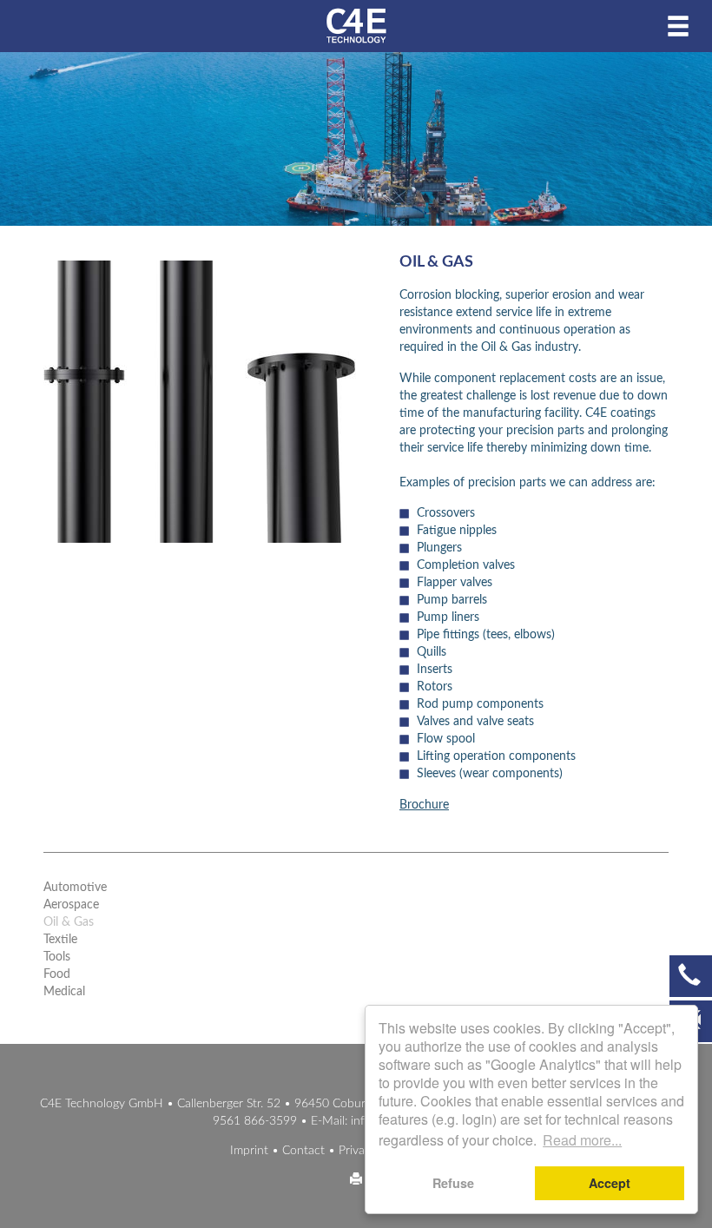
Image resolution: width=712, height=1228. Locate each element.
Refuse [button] (453, 1183)
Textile (60, 940)
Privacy (358, 1151)
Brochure (424, 805)
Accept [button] (609, 1183)
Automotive (75, 887)
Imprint (249, 1151)
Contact (303, 1151)
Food (56, 974)
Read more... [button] (582, 1140)
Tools (56, 957)
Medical (64, 992)
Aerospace (71, 905)
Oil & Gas (68, 922)
